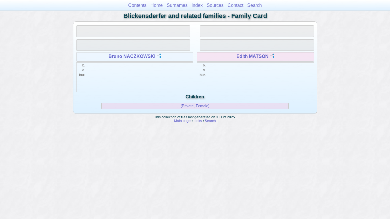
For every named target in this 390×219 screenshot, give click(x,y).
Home (156, 5)
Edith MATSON (252, 56)
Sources (215, 5)
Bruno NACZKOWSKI (131, 56)
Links (198, 121)
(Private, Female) (195, 106)
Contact (235, 5)
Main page (182, 121)
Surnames (177, 5)
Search (254, 5)
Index (197, 5)
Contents (137, 5)
